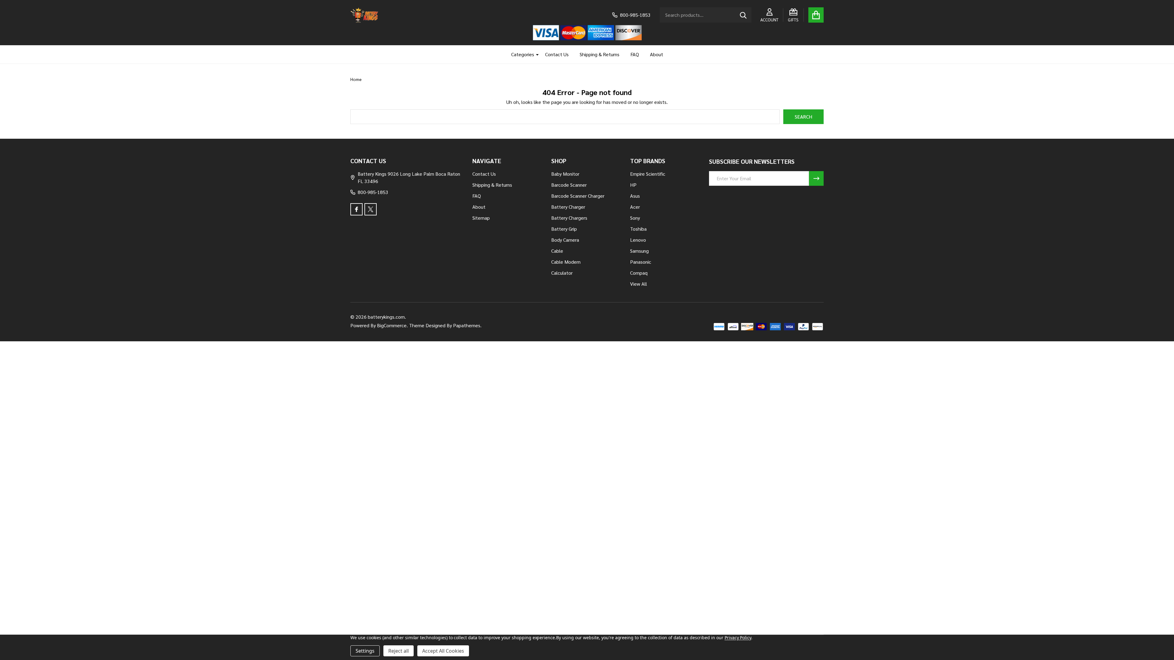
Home (356, 79)
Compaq (639, 273)
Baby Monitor (565, 173)
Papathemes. (467, 325)
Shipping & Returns (599, 54)
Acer (635, 207)
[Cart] (816, 15)
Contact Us (557, 54)
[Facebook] (356, 209)
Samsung (639, 251)
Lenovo (638, 240)
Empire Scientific (647, 173)
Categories (522, 54)
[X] (370, 209)
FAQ (634, 54)
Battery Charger (568, 207)
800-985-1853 (373, 192)
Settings (365, 650)
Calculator (562, 273)
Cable (557, 251)
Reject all (398, 650)
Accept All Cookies (443, 650)
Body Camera (565, 240)
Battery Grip (564, 229)
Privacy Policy (738, 637)
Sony (635, 218)
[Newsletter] (816, 178)
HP (633, 185)
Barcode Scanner (569, 185)
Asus (635, 196)
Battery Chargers (569, 218)
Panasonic (640, 261)
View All (638, 283)
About (656, 54)
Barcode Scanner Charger (577, 196)
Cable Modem (566, 261)
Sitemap (481, 218)
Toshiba (638, 229)
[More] (535, 54)
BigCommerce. (392, 325)
